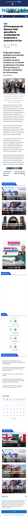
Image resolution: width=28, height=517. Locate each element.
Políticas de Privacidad (16, 514)
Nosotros (22, 514)
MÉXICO (5, 23)
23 (20, 412)
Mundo (5, 469)
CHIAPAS (5, 454)
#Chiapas (15, 44)
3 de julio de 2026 (9, 444)
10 (23, 405)
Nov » (15, 418)
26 (7, 415)
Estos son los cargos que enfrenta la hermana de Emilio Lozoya (13, 225)
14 (14, 409)
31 (23, 415)
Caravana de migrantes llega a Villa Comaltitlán (19, 172)
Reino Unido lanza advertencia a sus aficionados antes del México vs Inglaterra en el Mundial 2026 (13, 362)
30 (20, 415)
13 (10, 409)
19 (7, 412)
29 (17, 415)
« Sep (12, 418)
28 (14, 415)
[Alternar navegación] (13, 16)
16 (20, 409)
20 (10, 412)
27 (10, 415)
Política (13, 454)
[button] (26, 496)
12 (7, 409)
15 (17, 409)
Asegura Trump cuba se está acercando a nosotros (13, 472)
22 (17, 412)
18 (4, 412)
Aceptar (14, 511)
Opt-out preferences (7, 514)
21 (14, 412)
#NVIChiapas (7, 47)
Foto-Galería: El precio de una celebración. (7, 173)
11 (4, 409)
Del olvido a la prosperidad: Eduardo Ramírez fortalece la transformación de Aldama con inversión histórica (13, 369)
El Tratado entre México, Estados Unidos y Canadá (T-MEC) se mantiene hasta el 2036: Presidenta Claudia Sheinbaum (13, 381)
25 (4, 415)
